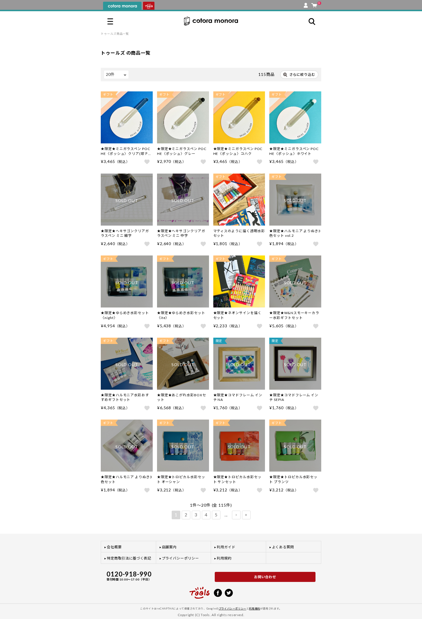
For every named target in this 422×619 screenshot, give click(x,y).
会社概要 (114, 547)
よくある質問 (283, 547)
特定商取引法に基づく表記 (129, 558)
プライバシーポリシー (180, 558)
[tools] (199, 590)
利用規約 (224, 558)
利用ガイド (226, 547)
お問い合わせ (265, 577)
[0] (314, 4)
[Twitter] (229, 592)
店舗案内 (169, 547)
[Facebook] (218, 592)
